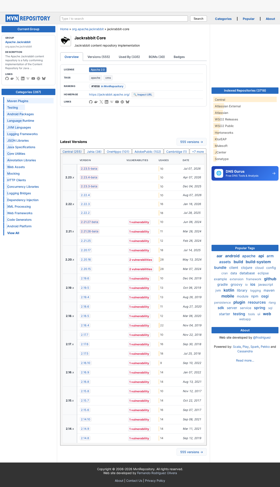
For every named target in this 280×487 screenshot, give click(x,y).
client (234, 267)
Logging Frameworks (22, 134)
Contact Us (134, 480)
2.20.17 (86, 250)
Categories (223, 19)
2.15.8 (85, 391)
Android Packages (20, 114)
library (242, 290)
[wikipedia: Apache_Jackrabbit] (28, 78)
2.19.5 (85, 287)
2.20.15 (86, 269)
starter (225, 314)
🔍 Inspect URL (142, 94)
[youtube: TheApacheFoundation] (33, 78)
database (248, 273)
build (239, 261)
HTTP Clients (16, 180)
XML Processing (19, 206)
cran (225, 273)
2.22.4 (85, 195)
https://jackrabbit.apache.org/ (109, 94)
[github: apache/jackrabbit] (7, 78)
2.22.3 (85, 204)
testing (239, 314)
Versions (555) (99, 57)
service (246, 308)
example (221, 279)
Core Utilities (16, 153)
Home (64, 29)
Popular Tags (245, 248)
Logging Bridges (19, 193)
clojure (247, 267)
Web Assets (16, 167)
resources (257, 302)
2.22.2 (85, 212)
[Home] (28, 21)
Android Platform (19, 226)
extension (237, 279)
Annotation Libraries (21, 160)
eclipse (263, 273)
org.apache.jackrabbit (88, 29)
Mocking (13, 173)
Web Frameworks (20, 213)
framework (254, 279)
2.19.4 (85, 297)
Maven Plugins (17, 101)
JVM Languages (19, 127)
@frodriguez (262, 337)
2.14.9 (85, 428)
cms (108, 77)
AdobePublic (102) (148, 151)
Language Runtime (20, 120)
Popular (249, 19)
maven (269, 290)
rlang (272, 302)
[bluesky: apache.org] (44, 78)
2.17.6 (84, 344)
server (232, 308)
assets (225, 262)
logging (256, 290)
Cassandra (245, 351)
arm (270, 256)
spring (260, 308)
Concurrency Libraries (23, 186)
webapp (245, 319)
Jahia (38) (94, 151)
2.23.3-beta (89, 186)
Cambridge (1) (176, 151)
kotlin (229, 290)
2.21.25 (86, 240)
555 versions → (191, 142)
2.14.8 (85, 438)
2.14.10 (85, 419)
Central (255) (72, 151)
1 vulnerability (139, 222)
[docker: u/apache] (12, 78)
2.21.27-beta (89, 222)
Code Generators (19, 219)
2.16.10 (85, 363)
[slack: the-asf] (38, 78)
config (271, 268)
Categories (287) (28, 92)
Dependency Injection (22, 200)
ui (259, 314)
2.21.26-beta (89, 231)
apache (95, 77)
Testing (12, 107)
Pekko (265, 346)
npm (255, 296)
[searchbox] (124, 19)
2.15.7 (85, 400)
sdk (221, 308)
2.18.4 (85, 325)
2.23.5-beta (89, 168)
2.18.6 (85, 306)
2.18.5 (85, 316)
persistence (223, 302)
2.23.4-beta (89, 177)
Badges (179, 57)
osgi (265, 296)
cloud (259, 268)
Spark (254, 346)
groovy (237, 284)
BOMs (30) (157, 57)
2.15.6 (85, 410)
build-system (258, 261)
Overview (72, 57)
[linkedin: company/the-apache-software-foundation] (22, 78)
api (261, 256)
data (234, 273)
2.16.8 (85, 381)
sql (270, 308)
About (270, 19)
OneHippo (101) (118, 151)
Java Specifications (21, 147)
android (232, 256)
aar (220, 256)
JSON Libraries (18, 140)
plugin (239, 302)
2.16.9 (85, 372)
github (270, 279)
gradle (223, 284)
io (246, 284)
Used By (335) (129, 57)
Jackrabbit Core (90, 37)
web (267, 313)
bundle (221, 267)
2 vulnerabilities (140, 259)
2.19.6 (85, 278)
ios (253, 284)
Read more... (245, 360)
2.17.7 (84, 334)
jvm (218, 290)
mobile (228, 296)
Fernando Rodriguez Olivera (157, 473)
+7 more (198, 151)
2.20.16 (86, 259)
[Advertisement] (140, 5)
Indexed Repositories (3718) (245, 90)
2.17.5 (84, 353)
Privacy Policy (155, 480)
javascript (265, 284)
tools (252, 314)
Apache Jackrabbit (18, 42)
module (243, 296)
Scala (237, 346)
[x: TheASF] (17, 78)
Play (246, 346)
